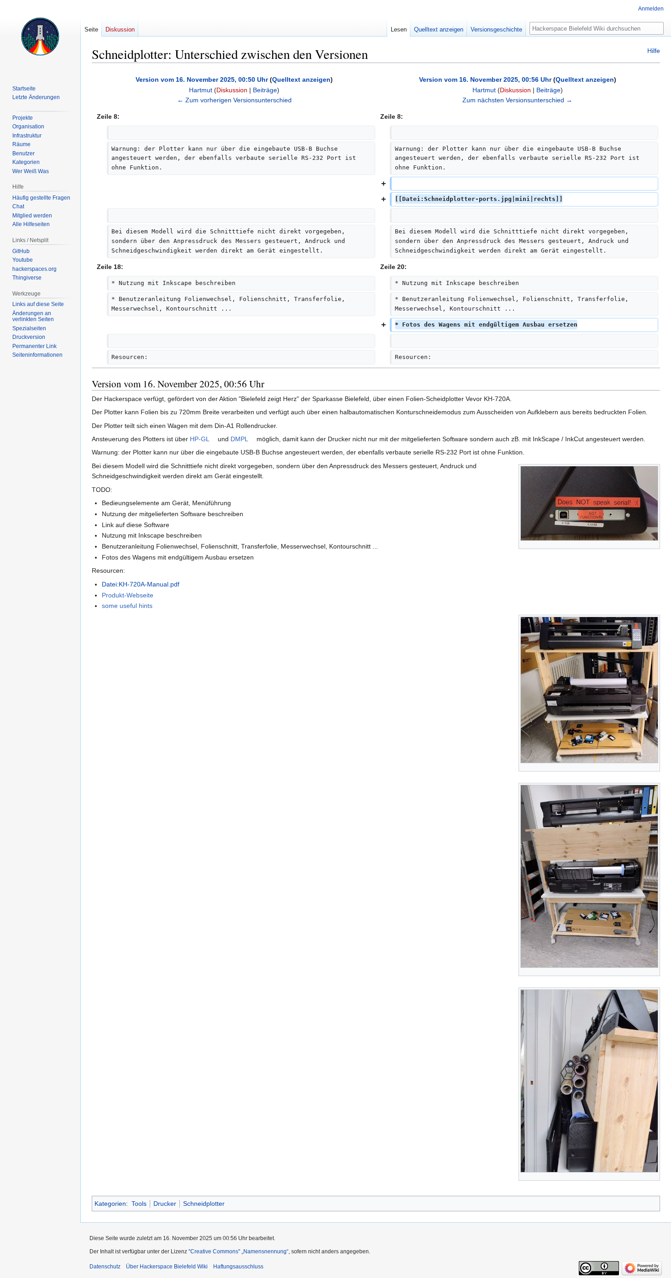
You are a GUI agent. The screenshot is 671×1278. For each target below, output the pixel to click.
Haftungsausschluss (238, 1266)
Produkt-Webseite (127, 595)
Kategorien (110, 1203)
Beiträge (265, 90)
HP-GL (200, 439)
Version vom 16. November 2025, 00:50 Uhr (202, 79)
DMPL (239, 439)
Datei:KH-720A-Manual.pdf (140, 584)
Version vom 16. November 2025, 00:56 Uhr (485, 79)
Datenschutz (105, 1266)
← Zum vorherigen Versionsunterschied (234, 100)
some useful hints (127, 605)
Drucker (164, 1203)
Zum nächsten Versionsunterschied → (517, 100)
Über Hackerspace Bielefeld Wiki (167, 1266)
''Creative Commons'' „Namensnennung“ (238, 1251)
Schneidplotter (204, 1203)
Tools (139, 1203)
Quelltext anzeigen (301, 79)
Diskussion (231, 90)
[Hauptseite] (40, 36)
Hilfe (653, 50)
